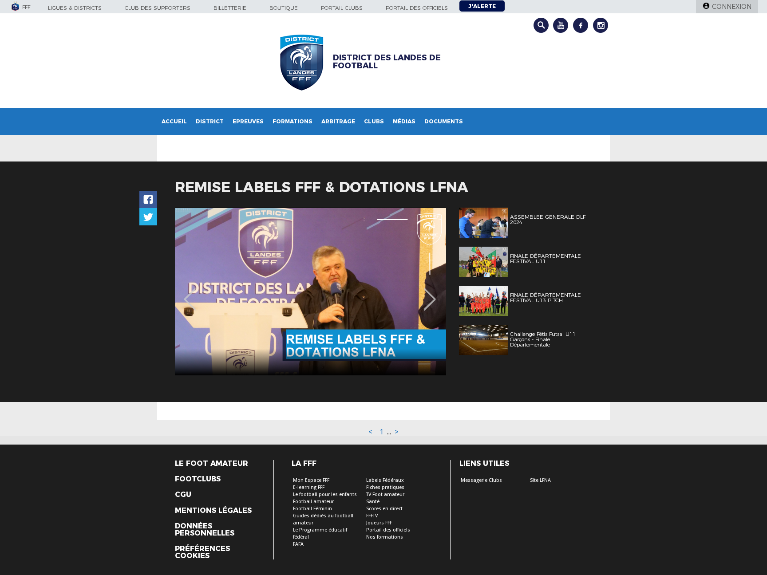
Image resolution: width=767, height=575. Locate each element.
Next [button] (430, 292)
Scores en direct (384, 509)
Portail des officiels (417, 7)
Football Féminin (312, 509)
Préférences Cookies (202, 552)
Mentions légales (213, 510)
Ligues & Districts (75, 7)
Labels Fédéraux (385, 480)
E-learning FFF (308, 487)
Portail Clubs (342, 7)
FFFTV (372, 516)
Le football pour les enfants (325, 494)
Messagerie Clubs (481, 480)
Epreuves (248, 121)
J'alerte (482, 6)
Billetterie (229, 7)
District (210, 121)
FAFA (298, 544)
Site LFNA (540, 480)
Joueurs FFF (379, 523)
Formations (292, 121)
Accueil (174, 121)
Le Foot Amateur (211, 463)
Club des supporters (157, 7)
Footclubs (198, 479)
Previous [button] (190, 292)
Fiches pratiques (385, 487)
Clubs (374, 121)
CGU (183, 494)
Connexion (731, 7)
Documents (443, 121)
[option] (310, 291)
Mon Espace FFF (311, 480)
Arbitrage (338, 121)
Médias (404, 121)
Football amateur (313, 501)
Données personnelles (204, 530)
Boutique (283, 7)
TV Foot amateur (385, 494)
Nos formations (384, 537)
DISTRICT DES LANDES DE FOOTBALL (387, 62)
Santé (373, 501)
